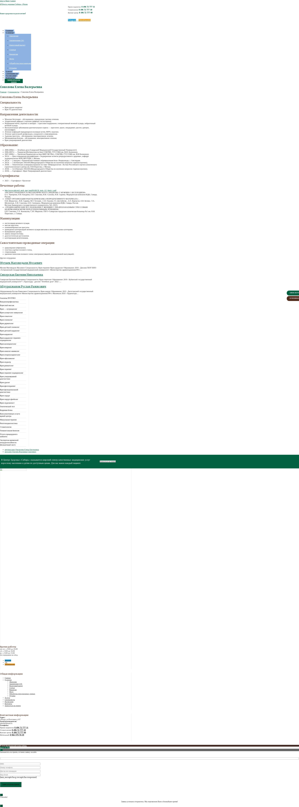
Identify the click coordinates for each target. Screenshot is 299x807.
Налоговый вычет (16, 686)
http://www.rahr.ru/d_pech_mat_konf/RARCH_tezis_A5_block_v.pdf (30, 190)
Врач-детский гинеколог (10, 327)
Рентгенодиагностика (8, 423)
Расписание (9, 702)
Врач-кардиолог (6, 334)
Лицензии (13, 682)
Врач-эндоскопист (7, 403)
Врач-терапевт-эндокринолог (11, 373)
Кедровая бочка (6, 410)
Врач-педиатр (5, 362)
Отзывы (12, 696)
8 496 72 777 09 (86, 12)
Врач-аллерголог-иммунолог (11, 313)
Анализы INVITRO (8, 298)
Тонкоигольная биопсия (9, 431)
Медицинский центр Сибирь (16, 746)
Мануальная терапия (8, 420)
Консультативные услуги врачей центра (10, 415)
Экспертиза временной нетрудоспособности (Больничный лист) (9, 442)
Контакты (8, 704)
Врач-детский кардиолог (10, 331)
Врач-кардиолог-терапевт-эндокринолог (10, 339)
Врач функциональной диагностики (9, 391)
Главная (8, 678)
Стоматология (5, 427)
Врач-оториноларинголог (10, 355)
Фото (11, 692)
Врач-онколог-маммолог (9, 351)
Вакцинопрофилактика (9, 302)
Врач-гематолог (6, 316)
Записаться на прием (108, 461)
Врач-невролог (6, 348)
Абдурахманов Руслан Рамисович (23, 286)
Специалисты (10, 700)
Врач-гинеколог (6, 320)
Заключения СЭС (15, 684)
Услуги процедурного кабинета (8, 435)
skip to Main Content (8, 1)
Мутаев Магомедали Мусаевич (21, 263)
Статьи (12, 688)
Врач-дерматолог (7, 323)
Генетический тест (7, 407)
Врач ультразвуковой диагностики (8, 378)
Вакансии (13, 690)
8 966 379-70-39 (17, 735)
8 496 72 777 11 (88, 7)
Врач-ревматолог (7, 366)
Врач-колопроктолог (8, 344)
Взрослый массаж (7, 305)
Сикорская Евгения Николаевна (21, 274)
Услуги (7, 698)
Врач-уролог (5, 382)
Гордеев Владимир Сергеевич (20, 452)
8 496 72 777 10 (85, 10)
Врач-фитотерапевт (7, 386)
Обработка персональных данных (22, 694)
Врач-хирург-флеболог (9, 399)
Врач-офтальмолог (7, 358)
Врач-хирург (5, 396)
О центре (8, 680)
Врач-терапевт (5, 369)
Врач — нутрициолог (8, 309)
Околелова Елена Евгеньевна (22, 450)
